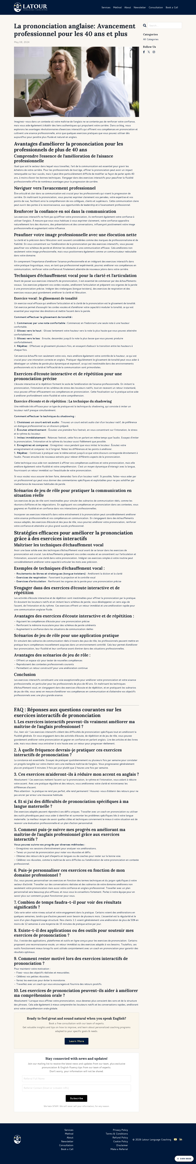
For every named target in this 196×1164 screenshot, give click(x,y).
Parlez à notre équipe (114, 892)
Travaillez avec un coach (29, 984)
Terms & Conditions (117, 1133)
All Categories (150, 39)
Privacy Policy (120, 1130)
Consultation (156, 7)
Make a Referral (119, 1149)
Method (117, 7)
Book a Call (172, 7)
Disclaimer (122, 1145)
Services (105, 7)
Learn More (76, 1041)
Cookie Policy (120, 1141)
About (127, 7)
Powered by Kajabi (174, 1157)
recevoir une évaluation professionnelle (35, 823)
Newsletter (140, 7)
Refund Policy (120, 1137)
